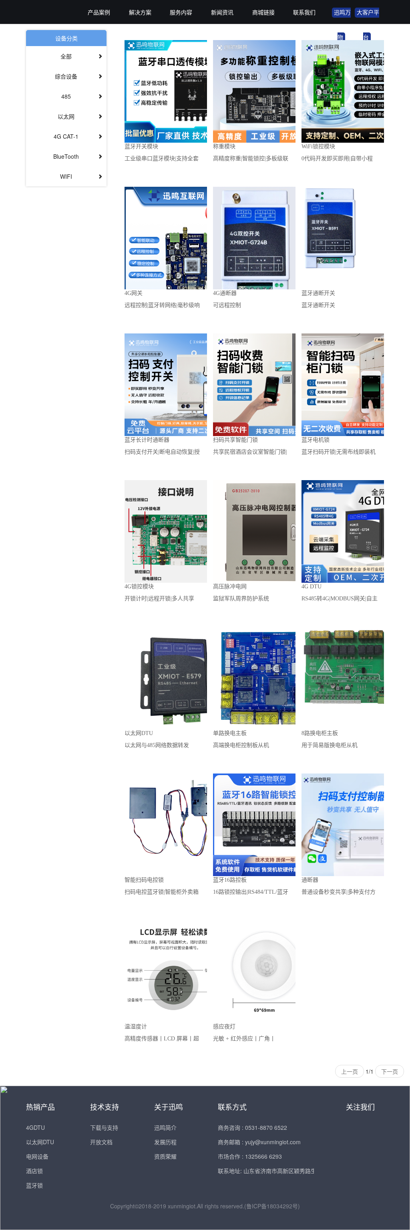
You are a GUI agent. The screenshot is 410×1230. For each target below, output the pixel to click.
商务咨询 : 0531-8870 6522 (252, 1127)
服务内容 (181, 13)
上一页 (349, 1071)
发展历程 (165, 1142)
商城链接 (263, 13)
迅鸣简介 (165, 1127)
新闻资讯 (222, 13)
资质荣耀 (165, 1156)
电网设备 (37, 1156)
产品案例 (99, 13)
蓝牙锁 (34, 1185)
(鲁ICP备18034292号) (272, 1206)
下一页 (389, 1071)
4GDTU (35, 1127)
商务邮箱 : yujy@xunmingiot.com (259, 1142)
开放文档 (101, 1142)
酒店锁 (34, 1171)
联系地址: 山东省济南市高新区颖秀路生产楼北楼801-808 (289, 1171)
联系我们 (304, 13)
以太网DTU (40, 1142)
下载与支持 (104, 1127)
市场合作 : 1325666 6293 (250, 1156)
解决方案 (140, 13)
